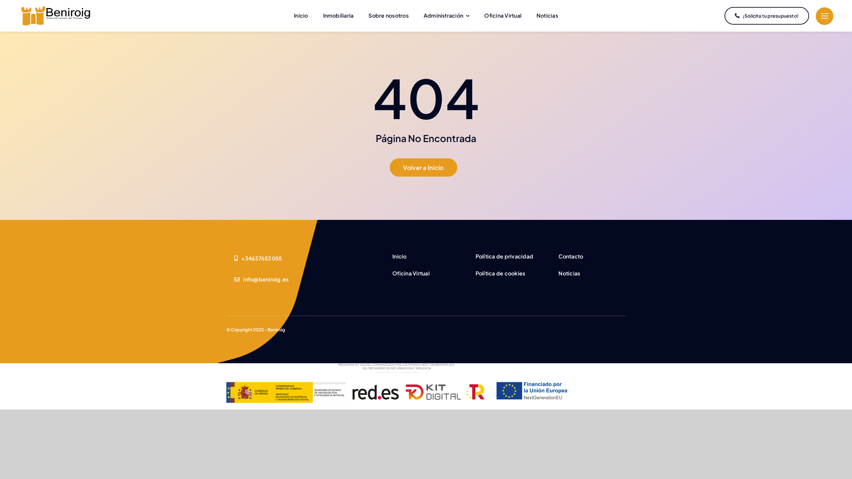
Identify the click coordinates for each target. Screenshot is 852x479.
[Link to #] (824, 16)
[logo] (56, 8)
